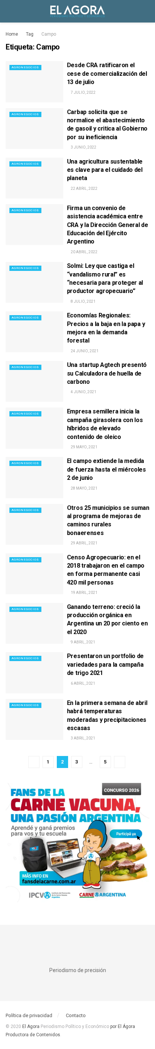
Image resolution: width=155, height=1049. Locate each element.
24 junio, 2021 (84, 351)
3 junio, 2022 (83, 147)
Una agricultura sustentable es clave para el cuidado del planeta (105, 170)
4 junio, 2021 (83, 392)
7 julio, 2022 (83, 92)
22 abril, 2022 (83, 188)
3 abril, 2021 (82, 738)
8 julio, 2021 (83, 301)
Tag (29, 34)
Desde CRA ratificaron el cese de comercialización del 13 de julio (107, 74)
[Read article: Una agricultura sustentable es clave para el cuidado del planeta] (34, 178)
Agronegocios (25, 67)
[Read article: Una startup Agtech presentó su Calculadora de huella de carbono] (34, 381)
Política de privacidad (29, 1015)
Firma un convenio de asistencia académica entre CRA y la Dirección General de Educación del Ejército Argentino (107, 224)
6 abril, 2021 (82, 683)
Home (12, 34)
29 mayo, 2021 (83, 447)
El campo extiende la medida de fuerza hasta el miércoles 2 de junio (106, 469)
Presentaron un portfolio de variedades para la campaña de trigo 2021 (105, 664)
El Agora (31, 1026)
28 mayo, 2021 (83, 488)
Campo (48, 34)
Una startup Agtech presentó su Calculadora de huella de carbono (107, 373)
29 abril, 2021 (83, 543)
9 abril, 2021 (82, 642)
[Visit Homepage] (77, 11)
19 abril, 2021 (83, 593)
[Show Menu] (9, 11)
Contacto (76, 1015)
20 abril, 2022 (83, 252)
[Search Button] (146, 11)
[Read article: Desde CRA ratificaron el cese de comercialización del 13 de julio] (34, 81)
